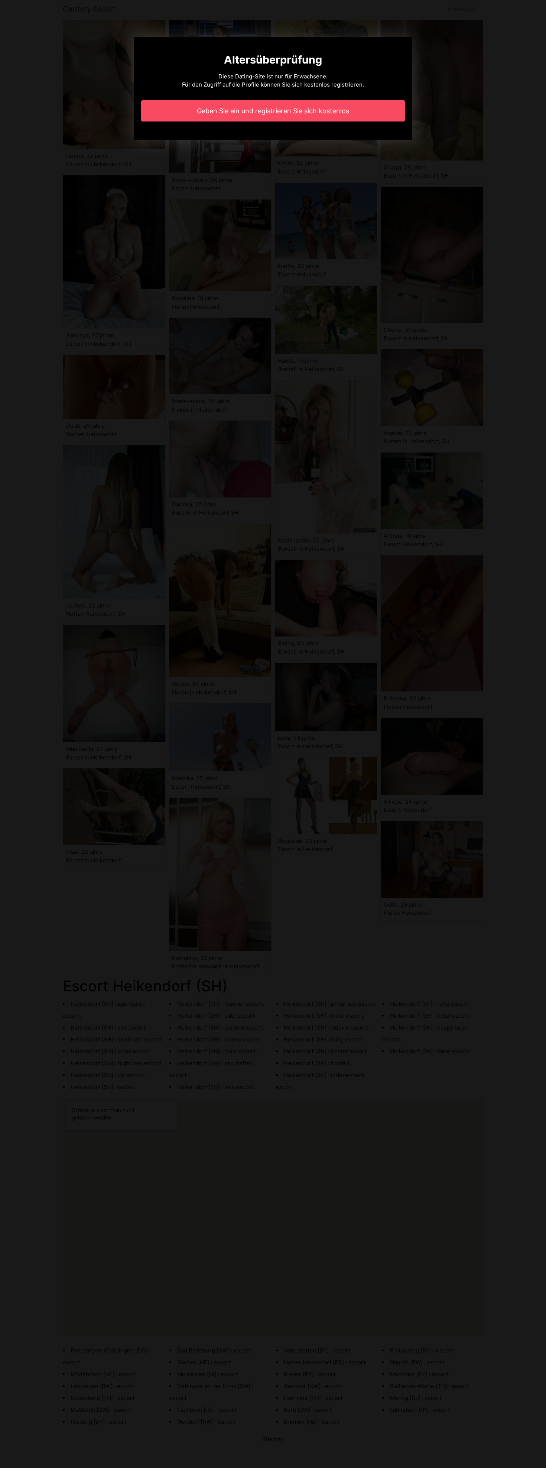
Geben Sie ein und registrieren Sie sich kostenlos (273, 111)
